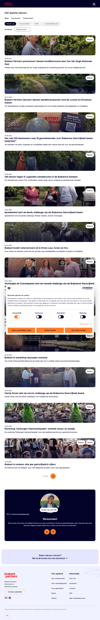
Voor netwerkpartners (59, 583)
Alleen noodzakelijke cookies (21, 330)
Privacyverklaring (21, 609)
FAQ (70, 593)
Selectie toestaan (50, 330)
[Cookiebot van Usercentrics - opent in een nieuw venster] (83, 288)
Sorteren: (8, 29)
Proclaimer (29, 609)
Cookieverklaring (47, 609)
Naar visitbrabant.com (77, 598)
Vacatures (72, 583)
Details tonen (84, 324)
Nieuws (54, 598)
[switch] (39, 316)
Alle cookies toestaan (78, 330)
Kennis (53, 593)
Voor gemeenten (57, 588)
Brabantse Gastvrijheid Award (59, 609)
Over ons (72, 578)
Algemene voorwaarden (10, 609)
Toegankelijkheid (37, 609)
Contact (72, 588)
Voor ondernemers (58, 578)
